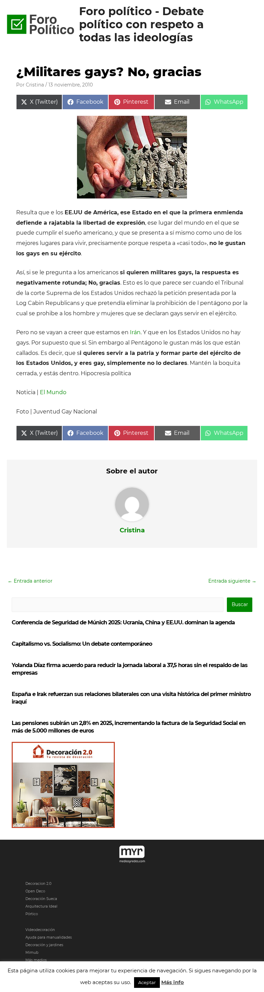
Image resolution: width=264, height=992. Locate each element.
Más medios (36, 960)
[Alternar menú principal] (250, 25)
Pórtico (31, 914)
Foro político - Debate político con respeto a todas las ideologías (141, 24)
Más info (172, 982)
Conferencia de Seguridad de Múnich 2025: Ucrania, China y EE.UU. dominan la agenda (123, 622)
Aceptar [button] (147, 982)
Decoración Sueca (41, 899)
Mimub (31, 952)
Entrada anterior (30, 581)
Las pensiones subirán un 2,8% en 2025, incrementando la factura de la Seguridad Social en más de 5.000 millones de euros (128, 727)
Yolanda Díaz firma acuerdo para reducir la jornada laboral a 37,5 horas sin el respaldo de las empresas (130, 669)
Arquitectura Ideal (41, 906)
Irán (135, 332)
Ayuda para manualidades (48, 937)
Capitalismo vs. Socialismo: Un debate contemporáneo (82, 644)
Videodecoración (40, 930)
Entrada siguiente (232, 581)
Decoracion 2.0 (38, 883)
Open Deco (35, 891)
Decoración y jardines (44, 945)
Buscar (240, 604)
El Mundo (53, 392)
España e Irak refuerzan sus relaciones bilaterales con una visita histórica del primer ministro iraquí (131, 698)
